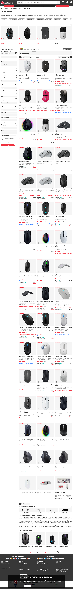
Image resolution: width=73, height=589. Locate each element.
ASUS (10, 70)
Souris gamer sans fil (13, 19)
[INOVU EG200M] (27, 457)
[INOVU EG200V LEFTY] (63, 457)
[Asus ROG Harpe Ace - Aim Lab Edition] (45, 319)
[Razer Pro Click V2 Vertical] (27, 125)
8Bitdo (10, 67)
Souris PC (21, 8)
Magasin (63, 3)
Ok (16, 53)
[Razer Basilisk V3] (45, 430)
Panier (71, 3)
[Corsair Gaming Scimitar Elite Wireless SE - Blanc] (27, 66)
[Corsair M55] (27, 266)
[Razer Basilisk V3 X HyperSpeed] (45, 266)
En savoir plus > (13, 582)
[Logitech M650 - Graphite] (27, 376)
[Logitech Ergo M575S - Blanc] (45, 348)
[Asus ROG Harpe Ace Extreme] (27, 208)
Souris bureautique (40, 19)
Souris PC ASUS (65, 512)
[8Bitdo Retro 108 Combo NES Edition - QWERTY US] (63, 483)
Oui (10, 98)
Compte (67, 3)
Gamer (10, 92)
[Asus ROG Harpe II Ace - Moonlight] (63, 319)
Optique (10, 123)
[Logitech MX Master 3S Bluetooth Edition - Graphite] (63, 125)
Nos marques (58, 564)
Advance (10, 68)
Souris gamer (4, 19)
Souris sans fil (21, 19)
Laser (10, 122)
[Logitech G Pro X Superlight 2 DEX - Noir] (27, 96)
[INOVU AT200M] (63, 430)
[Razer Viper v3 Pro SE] (27, 237)
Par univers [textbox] (19, 2)
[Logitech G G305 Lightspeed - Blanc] (63, 237)
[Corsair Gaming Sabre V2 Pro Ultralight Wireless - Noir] (63, 96)
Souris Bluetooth (57, 19)
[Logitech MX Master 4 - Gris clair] (45, 181)
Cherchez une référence (6, 51)
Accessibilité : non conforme (61, 571)
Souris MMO (65, 19)
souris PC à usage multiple (50, 14)
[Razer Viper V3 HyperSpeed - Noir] (45, 293)
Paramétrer (36, 586)
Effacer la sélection (24, 53)
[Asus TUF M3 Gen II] (27, 430)
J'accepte (27, 586)
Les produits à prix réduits (7, 145)
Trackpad (10, 125)
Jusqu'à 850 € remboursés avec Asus (26, 224)
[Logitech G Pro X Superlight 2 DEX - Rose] (45, 96)
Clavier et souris (14, 8)
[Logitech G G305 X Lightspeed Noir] (27, 319)
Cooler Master (10, 79)
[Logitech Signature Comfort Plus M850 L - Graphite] (27, 403)
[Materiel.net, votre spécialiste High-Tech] (7, 2)
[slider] (2, 84)
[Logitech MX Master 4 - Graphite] (27, 181)
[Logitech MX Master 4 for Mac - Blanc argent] (45, 153)
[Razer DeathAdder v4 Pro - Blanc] (45, 403)
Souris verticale (49, 19)
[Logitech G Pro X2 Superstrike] (45, 125)
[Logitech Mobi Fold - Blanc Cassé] (63, 266)
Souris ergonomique (30, 19)
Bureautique (10, 90)
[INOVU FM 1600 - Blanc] (27, 483)
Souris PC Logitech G (52, 512)
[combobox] (20, 2)
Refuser (46, 586)
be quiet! (10, 72)
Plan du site (58, 563)
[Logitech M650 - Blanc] (63, 348)
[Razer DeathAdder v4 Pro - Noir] (63, 403)
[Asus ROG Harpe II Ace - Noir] (27, 348)
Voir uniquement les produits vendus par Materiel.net (8, 139)
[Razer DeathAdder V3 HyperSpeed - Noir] (45, 376)
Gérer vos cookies (59, 570)
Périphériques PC (6, 8)
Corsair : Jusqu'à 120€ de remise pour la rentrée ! (28, 80)
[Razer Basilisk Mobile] (27, 153)
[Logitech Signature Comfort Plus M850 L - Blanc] (63, 376)
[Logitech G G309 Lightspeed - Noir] (63, 181)
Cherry (10, 77)
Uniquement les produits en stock (9, 59)
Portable (10, 93)
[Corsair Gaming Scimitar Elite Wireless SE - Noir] (45, 66)
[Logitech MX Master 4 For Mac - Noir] (63, 153)
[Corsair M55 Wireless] (63, 208)
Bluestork (10, 75)
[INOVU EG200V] (45, 457)
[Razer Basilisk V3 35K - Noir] (45, 237)
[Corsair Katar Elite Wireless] (45, 208)
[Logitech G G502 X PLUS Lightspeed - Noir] (63, 66)
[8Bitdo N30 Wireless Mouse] (45, 483)
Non (10, 100)
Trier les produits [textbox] (62, 57)
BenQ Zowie (10, 74)
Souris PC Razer (39, 512)
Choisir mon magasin (67, 49)
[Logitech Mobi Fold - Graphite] (27, 293)
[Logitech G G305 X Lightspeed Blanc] (63, 293)
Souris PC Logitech (25, 512)
